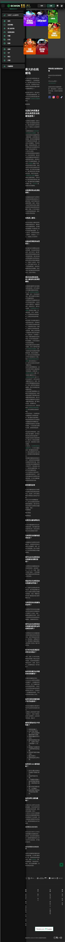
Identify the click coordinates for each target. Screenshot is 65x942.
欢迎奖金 (34, 859)
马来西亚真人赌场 (30, 175)
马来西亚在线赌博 (34, 292)
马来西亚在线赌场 (35, 98)
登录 (42, 5)
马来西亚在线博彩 (30, 377)
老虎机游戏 (25, 909)
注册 (51, 5)
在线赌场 (30, 163)
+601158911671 (52, 83)
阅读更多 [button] (27, 104)
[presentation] (60, 8)
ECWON (35, 183)
